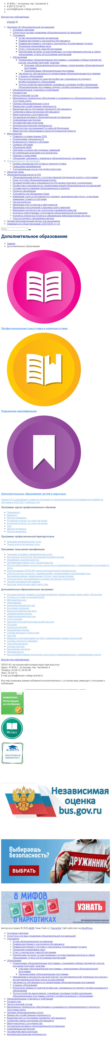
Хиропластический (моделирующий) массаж (30, 621)
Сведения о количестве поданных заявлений (36, 150)
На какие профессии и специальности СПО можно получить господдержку (52, 183)
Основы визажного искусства (23, 632)
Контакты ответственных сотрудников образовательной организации (50, 213)
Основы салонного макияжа (22, 641)
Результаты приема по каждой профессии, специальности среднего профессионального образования (54, 80)
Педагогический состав (25, 95)
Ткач (9, 526)
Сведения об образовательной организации (30, 27)
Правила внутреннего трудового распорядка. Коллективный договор (55, 43)
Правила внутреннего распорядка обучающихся (44, 40)
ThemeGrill (55, 928)
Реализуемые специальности (28, 139)
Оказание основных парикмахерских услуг (30, 554)
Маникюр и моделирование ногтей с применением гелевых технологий (44, 638)
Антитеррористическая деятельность (32, 125)
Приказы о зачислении (24, 155)
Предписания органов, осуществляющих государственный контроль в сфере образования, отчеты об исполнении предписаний (59, 53)
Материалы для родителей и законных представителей (41, 207)
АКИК (32, 928)
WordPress (87, 928)
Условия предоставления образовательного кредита (41, 188)
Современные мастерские (27, 120)
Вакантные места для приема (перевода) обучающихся (42, 109)
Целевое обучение (23, 144)
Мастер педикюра (16, 528)
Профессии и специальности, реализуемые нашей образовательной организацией (57, 185)
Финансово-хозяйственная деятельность (35, 106)
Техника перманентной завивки (23, 581)
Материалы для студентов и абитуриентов (35, 204)
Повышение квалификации (27, 166)
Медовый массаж (16, 600)
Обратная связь (15, 172)
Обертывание (14, 602)
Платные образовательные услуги (31, 103)
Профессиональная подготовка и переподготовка (39, 163)
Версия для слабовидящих (15, 17)
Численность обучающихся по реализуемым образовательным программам (59, 73)
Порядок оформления (24, 191)
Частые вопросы (22, 202)
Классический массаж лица (22, 611)
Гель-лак (11, 635)
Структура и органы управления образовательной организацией (47, 32)
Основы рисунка (15, 646)
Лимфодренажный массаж (21, 616)
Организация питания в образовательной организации (42, 117)
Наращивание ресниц (18, 630)
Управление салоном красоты (23, 559)
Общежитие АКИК (22, 147)
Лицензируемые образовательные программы (49, 70)
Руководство (20, 92)
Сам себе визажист (17, 643)
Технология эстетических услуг (23, 544)
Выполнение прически (18, 649)
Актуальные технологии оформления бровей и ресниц (35, 557)
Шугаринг (12, 624)
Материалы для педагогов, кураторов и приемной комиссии (44, 210)
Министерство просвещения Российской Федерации (41, 128)
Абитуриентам (14, 133)
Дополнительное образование (23, 161)
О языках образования (30, 76)
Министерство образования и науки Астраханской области (44, 131)
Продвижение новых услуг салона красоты (30, 562)
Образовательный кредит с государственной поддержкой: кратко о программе (55, 177)
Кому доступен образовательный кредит (34, 180)
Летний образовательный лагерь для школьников (33, 221)
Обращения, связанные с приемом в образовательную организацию (49, 158)
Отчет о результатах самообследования (40, 49)
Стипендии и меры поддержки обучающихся (36, 111)
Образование (20, 57)
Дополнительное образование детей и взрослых (33, 493)
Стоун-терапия (14, 619)
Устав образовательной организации (38, 38)
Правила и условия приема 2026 (30, 136)
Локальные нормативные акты (34, 46)
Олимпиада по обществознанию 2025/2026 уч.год (33, 224)
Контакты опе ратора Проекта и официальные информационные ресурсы (51, 215)
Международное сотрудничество (30, 114)
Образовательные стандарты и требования (36, 90)
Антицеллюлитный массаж (21, 605)
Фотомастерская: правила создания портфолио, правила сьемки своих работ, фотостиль (54, 594)
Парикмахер (13, 512)
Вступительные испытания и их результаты (35, 152)
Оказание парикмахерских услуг (24, 541)
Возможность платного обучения (31, 142)
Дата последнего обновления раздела (33, 218)
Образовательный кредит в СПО (24, 174)
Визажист (12, 515)
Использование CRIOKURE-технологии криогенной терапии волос (41, 570)
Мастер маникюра (16, 517)
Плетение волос (15, 652)
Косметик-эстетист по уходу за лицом (27, 523)
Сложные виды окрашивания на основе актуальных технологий (41, 579)
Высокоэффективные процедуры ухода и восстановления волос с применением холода (54, 654)
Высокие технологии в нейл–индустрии (27, 584)
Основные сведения (23, 29)
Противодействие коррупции (28, 122)
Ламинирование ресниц (19, 613)
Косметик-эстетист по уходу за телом (27, 520)
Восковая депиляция (18, 608)
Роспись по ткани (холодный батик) (26, 597)
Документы (19, 35)
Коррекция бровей (17, 627)
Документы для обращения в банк (31, 193)
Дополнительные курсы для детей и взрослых (37, 169)
